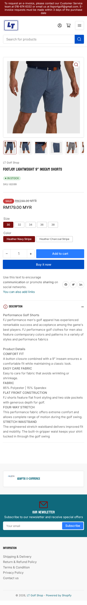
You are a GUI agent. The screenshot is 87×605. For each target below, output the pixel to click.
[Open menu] (79, 25)
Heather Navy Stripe (19, 239)
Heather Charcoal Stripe (54, 239)
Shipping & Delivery (17, 557)
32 (19, 224)
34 (30, 224)
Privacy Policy (13, 572)
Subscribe (72, 526)
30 (8, 224)
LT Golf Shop (11, 162)
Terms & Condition (16, 567)
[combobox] (43, 39)
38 (53, 224)
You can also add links (19, 292)
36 (42, 224)
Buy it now (43, 264)
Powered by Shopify (58, 595)
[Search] (79, 39)
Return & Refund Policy (20, 562)
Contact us (11, 578)
